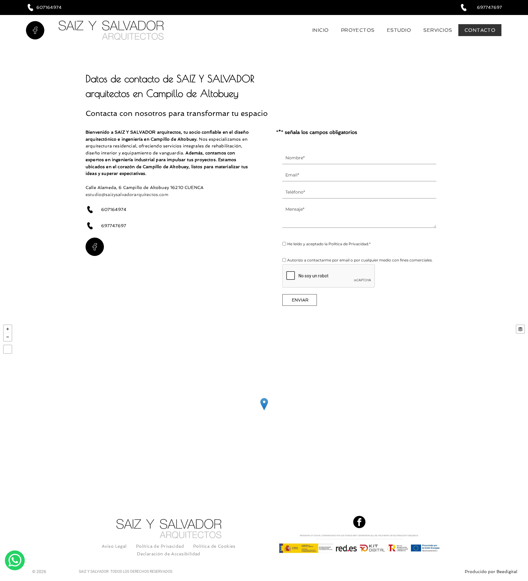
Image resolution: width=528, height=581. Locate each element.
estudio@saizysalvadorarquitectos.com (127, 194)
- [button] (8, 337)
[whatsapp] (15, 561)
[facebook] (359, 523)
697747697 (489, 7)
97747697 (115, 225)
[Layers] (520, 329)
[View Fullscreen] (8, 349)
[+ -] (264, 410)
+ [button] (8, 329)
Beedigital (507, 571)
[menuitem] (320, 30)
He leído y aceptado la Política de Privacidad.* (329, 244)
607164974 (49, 7)
